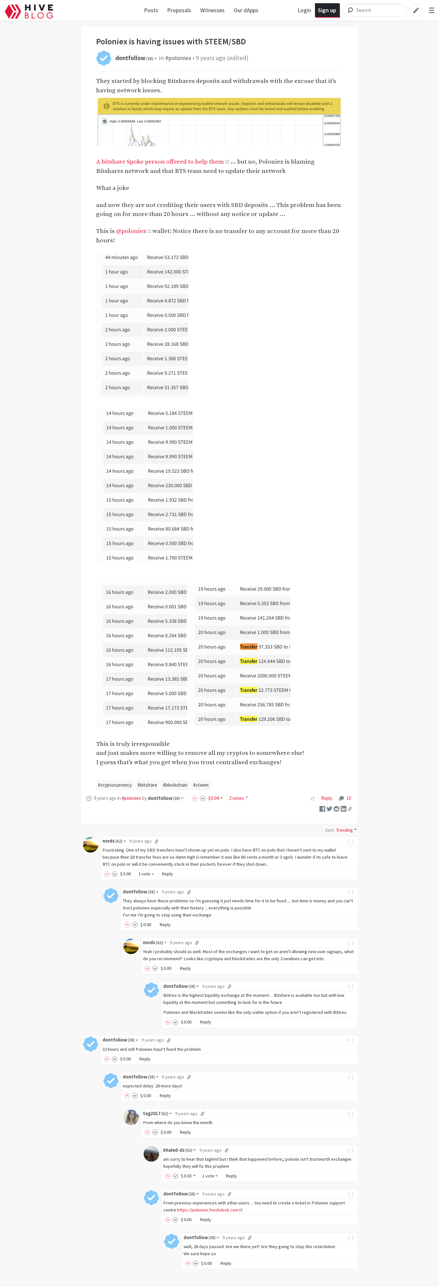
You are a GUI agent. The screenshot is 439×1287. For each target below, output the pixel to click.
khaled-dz (178, 1150)
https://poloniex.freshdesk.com (207, 1210)
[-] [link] (351, 841)
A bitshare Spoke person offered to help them (160, 161)
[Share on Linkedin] (343, 808)
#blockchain (175, 785)
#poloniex (178, 58)
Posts (151, 10)
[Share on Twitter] (329, 808)
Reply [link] (326, 798)
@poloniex (131, 231)
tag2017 (155, 1113)
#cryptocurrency (115, 785)
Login (304, 10)
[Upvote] (196, 798)
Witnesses (212, 10)
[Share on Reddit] (336, 808)
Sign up (327, 10)
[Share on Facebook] (322, 808)
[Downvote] (203, 798)
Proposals (179, 10)
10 (348, 798)
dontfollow (134, 58)
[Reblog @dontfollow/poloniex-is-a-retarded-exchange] (313, 798)
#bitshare (147, 785)
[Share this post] (350, 809)
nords (112, 841)
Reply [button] (167, 874)
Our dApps (246, 10)
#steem (201, 785)
